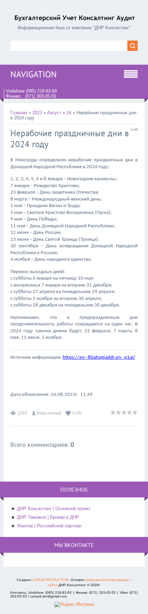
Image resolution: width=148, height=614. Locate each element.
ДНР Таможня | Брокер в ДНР (48, 517)
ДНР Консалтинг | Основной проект (54, 508)
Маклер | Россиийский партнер (49, 525)
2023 (37, 112)
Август (54, 112)
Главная (18, 112)
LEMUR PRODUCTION (50, 580)
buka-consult (49, 413)
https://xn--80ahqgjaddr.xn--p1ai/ (99, 357)
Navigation (33, 74)
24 (68, 112)
